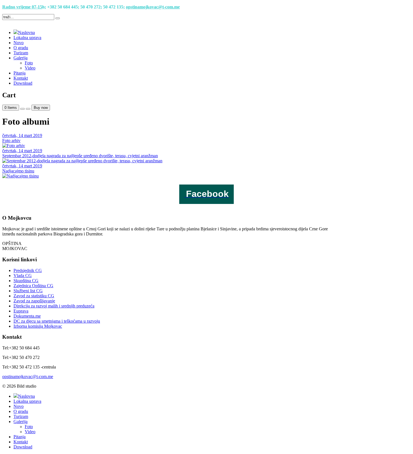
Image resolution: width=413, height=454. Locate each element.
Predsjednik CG (27, 270)
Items (10, 107)
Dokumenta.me (27, 316)
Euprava (20, 311)
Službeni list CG (28, 290)
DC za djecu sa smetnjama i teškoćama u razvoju (56, 321)
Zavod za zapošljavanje (34, 300)
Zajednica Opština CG (33, 285)
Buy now (41, 107)
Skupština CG (25, 280)
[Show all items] (22, 109)
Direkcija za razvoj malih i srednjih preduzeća (53, 306)
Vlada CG (22, 275)
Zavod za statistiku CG (33, 295)
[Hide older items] (28, 109)
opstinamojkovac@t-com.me (153, 7)
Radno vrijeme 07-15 (22, 7)
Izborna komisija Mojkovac (37, 326)
